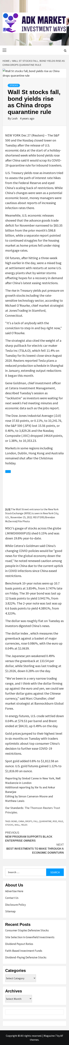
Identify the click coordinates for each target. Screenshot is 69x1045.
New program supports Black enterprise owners (28, 836)
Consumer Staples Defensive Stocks (27, 930)
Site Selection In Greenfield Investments (29, 937)
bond (14, 821)
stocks (9, 824)
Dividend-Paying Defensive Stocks (25, 957)
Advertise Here (14, 891)
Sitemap (10, 911)
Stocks (14, 85)
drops (28, 821)
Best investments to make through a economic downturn (35, 848)
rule (60, 821)
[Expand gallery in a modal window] (8, 471)
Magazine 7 (50, 1035)
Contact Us (11, 898)
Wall (17, 824)
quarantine (45, 821)
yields (24, 824)
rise (55, 821)
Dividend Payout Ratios (19, 944)
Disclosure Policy (15, 905)
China (21, 821)
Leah (15, 118)
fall (35, 821)
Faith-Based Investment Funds (23, 951)
